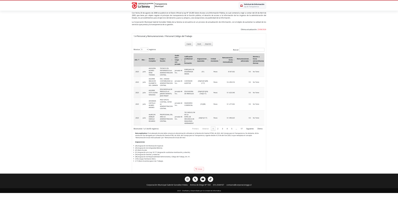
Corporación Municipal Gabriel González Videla (167, 185)
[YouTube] (203, 179)
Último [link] (260, 129)
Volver (200, 169)
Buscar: (236, 50)
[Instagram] (187, 179)
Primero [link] (195, 129)
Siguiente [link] (250, 129)
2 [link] (217, 129)
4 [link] (227, 129)
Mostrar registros (145, 49)
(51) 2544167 (218, 185)
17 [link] (242, 129)
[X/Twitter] (195, 179)
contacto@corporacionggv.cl (239, 185)
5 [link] (231, 129)
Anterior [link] (205, 129)
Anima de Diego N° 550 (200, 185)
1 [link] (213, 129)
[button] (138, 59)
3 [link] (222, 129)
